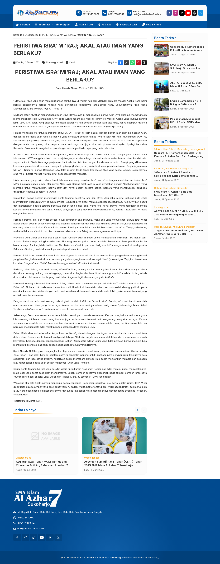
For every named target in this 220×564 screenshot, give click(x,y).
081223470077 (26, 517)
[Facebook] (169, 13)
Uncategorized (54, 62)
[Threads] (194, 13)
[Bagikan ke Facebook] (120, 62)
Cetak (72, 62)
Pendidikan (171, 169)
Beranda (25, 24)
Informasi (44, 24)
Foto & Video (153, 24)
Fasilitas (106, 24)
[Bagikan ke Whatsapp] (132, 62)
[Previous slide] (137, 410)
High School (169, 149)
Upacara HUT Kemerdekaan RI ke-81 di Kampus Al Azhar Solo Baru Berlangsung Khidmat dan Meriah (178, 156)
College (158, 188)
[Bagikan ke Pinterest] (138, 62)
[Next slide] (144, 410)
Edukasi (158, 149)
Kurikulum (159, 169)
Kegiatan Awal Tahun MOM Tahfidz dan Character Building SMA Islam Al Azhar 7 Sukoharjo (42, 465)
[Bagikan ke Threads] (144, 62)
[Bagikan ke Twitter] (126, 62)
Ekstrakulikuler (128, 24)
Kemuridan (182, 149)
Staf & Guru (86, 24)
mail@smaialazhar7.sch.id (31, 528)
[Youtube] (188, 13)
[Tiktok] (182, 13)
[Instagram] (175, 13)
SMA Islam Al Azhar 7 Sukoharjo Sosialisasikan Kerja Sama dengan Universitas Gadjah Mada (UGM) (175, 176)
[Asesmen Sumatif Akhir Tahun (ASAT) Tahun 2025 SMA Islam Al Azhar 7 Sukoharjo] (114, 435)
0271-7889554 (26, 523)
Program (65, 24)
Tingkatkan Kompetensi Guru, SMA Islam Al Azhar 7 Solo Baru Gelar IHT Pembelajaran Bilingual (179, 234)
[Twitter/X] (200, 13)
